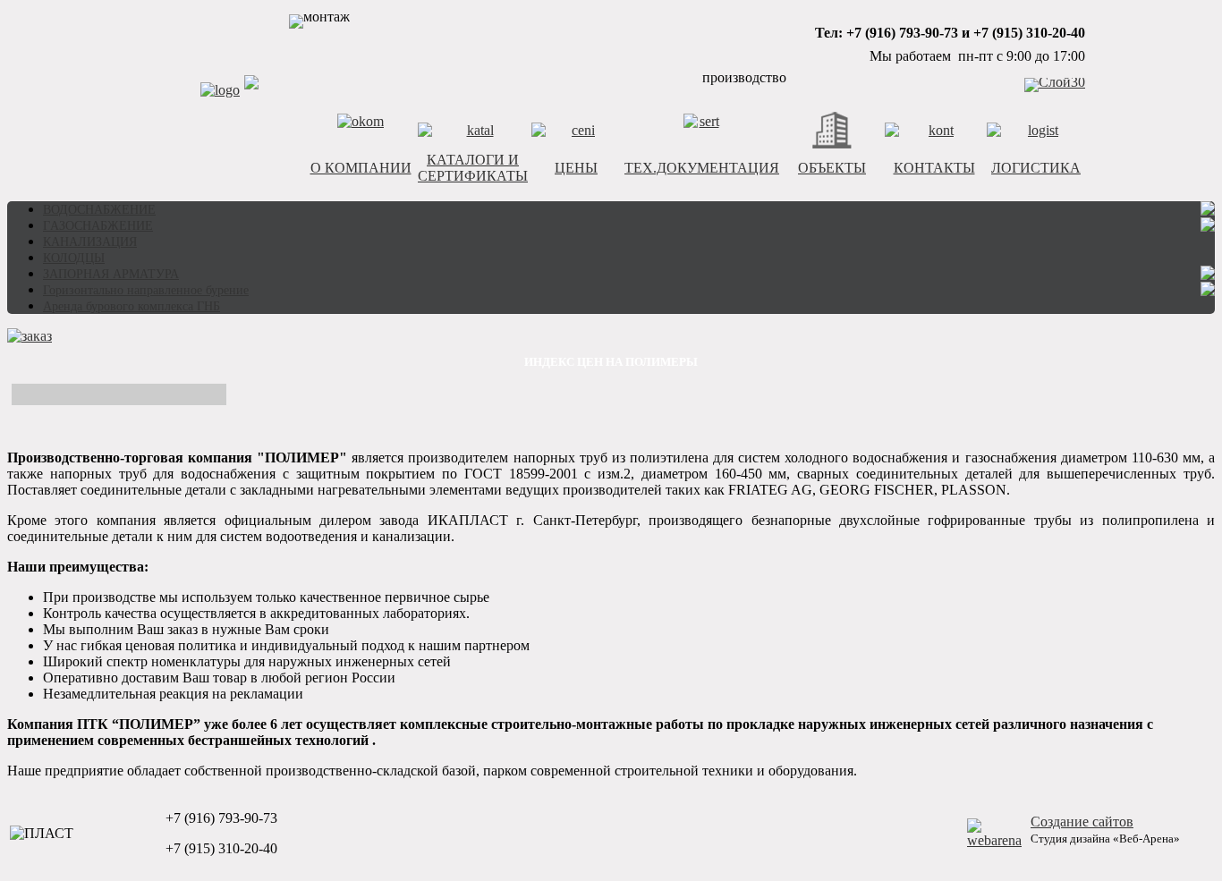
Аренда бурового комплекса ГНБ (131, 306)
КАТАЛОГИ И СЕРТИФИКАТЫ (473, 167)
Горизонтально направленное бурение (146, 290)
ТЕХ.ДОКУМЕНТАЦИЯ (701, 167)
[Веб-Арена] (994, 840)
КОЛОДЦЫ (74, 258)
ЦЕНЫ (576, 167)
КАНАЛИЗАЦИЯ (90, 242)
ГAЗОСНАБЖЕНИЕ (98, 226)
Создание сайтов (1082, 821)
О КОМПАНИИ (361, 167)
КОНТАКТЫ (934, 167)
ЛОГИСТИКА (1036, 167)
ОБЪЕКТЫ (832, 167)
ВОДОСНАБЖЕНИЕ (99, 209)
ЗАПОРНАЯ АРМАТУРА (111, 274)
